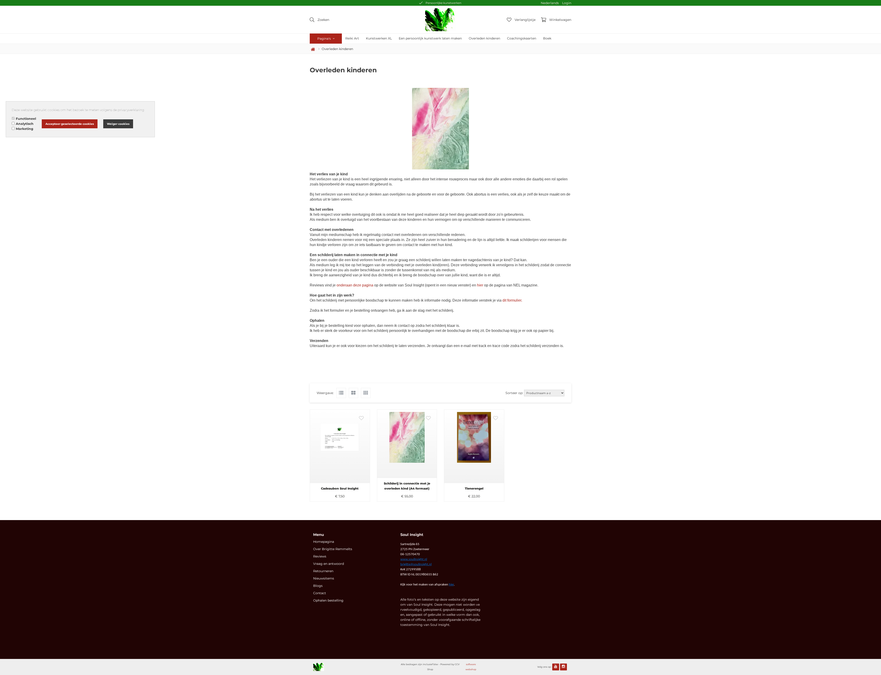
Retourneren (323, 571)
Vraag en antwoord (328, 564)
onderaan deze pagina (355, 285)
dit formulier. (512, 300)
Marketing (24, 129)
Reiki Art (352, 38)
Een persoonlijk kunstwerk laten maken (430, 38)
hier (480, 285)
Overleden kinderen (484, 38)
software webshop (471, 667)
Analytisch (24, 124)
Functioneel (26, 119)
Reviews (319, 556)
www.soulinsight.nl (413, 559)
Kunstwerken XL (379, 38)
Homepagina (323, 542)
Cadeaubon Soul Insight (340, 488)
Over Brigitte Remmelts (332, 549)
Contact (319, 593)
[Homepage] (440, 19)
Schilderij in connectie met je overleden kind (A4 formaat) (407, 486)
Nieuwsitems (323, 578)
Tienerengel (474, 488)
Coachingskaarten (521, 38)
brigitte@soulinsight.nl (416, 564)
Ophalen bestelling (328, 600)
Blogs (318, 586)
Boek (547, 38)
